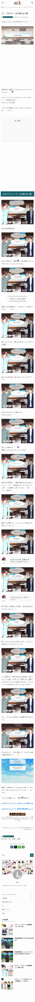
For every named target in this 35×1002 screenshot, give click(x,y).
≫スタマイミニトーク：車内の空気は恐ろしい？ (17, 809)
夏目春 (14, 839)
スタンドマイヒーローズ (9, 894)
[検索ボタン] (32, 2)
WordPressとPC (6, 902)
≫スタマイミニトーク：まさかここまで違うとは (17, 803)
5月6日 (5, 839)
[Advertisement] (17, 65)
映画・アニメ (6, 909)
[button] (11, 847)
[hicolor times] (17, 2)
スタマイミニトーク (8, 17)
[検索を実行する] (32, 855)
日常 (3, 913)
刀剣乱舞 (4, 898)
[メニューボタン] (2, 2)
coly (10, 839)
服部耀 (18, 839)
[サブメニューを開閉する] (31, 894)
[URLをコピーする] (23, 847)
